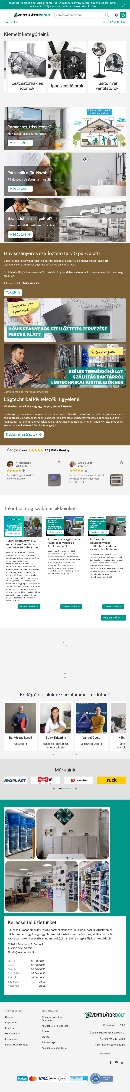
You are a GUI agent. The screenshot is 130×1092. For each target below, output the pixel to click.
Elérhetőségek (49, 1042)
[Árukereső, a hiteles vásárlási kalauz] (102, 1078)
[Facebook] (111, 1062)
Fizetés (45, 1031)
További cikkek (111, 617)
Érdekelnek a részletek (21, 434)
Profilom (9, 1028)
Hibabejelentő (12, 1033)
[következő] (76, 97)
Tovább (11, 292)
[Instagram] (122, 1062)
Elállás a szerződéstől (16, 1044)
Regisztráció (11, 1022)
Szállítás (46, 1037)
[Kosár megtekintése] (123, 15)
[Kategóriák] (7, 15)
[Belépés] (117, 15)
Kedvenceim (11, 1039)
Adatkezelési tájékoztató (55, 1026)
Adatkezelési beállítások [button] (54, 1048)
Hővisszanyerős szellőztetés (16, 86)
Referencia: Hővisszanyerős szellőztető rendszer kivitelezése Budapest (104, 544)
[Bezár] (124, 5)
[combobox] (82, 15)
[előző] (53, 97)
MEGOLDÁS (18, 143)
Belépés (9, 1017)
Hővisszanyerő (100, 532)
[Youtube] (116, 1062)
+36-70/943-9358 (116, 22)
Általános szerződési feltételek (52, 1019)
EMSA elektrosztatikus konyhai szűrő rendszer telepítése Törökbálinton (22, 544)
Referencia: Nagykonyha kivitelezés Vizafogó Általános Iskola (64, 543)
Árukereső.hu (105, 1054)
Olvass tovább (27, 606)
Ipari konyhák (56, 85)
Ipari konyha (14, 534)
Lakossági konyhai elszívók (95, 86)
